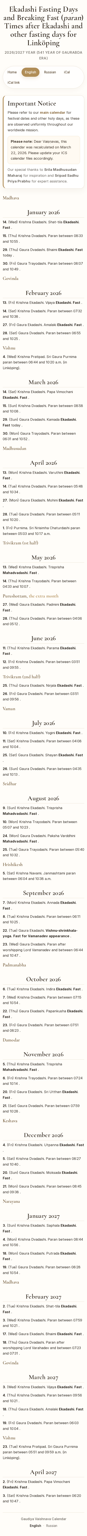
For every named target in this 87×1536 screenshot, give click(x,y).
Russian (50, 72)
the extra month (43, 596)
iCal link (14, 83)
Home (12, 72)
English (30, 72)
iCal (67, 72)
